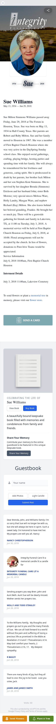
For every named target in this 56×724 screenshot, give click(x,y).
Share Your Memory (18, 453)
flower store (36, 300)
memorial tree (38, 295)
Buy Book (30, 408)
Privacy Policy (20, 711)
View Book (14, 408)
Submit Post (28, 502)
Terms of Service (36, 711)
